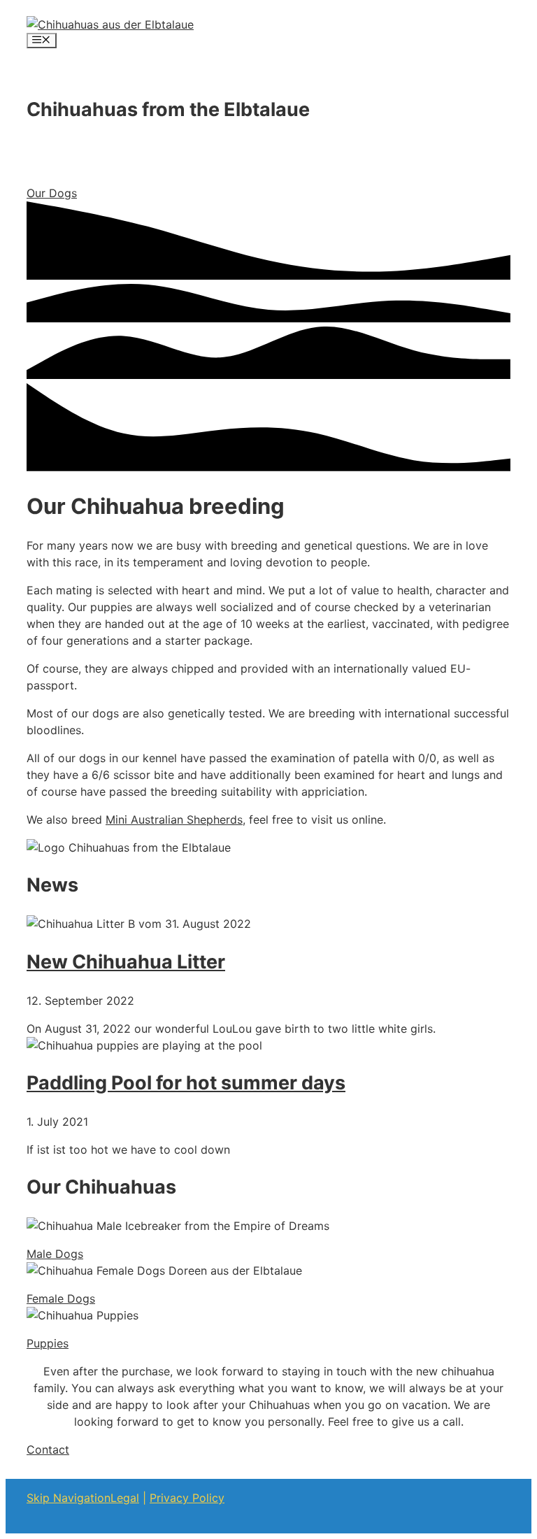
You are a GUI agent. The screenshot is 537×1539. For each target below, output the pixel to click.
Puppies (48, 1343)
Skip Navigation (68, 1498)
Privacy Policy (187, 1498)
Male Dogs (55, 1254)
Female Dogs (61, 1298)
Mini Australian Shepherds (174, 819)
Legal (124, 1498)
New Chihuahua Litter (126, 961)
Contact (48, 1449)
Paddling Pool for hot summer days (186, 1082)
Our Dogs (52, 193)
